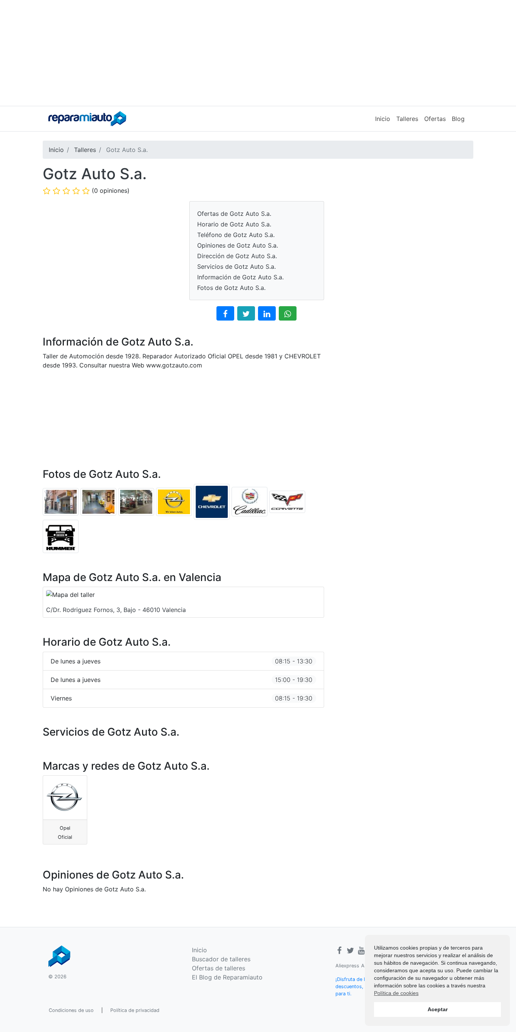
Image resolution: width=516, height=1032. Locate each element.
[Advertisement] (258, 53)
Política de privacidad (134, 1010)
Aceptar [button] (438, 1009)
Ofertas (435, 118)
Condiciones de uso (71, 1010)
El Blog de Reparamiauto (227, 977)
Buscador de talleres (221, 959)
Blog (458, 118)
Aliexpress (347, 965)
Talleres (407, 118)
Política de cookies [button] (396, 993)
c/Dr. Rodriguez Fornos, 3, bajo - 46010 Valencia (116, 610)
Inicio (382, 118)
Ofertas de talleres (218, 968)
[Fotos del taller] (61, 501)
